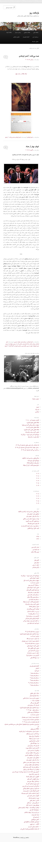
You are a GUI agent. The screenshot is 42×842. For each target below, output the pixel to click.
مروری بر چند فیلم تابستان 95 (32, 643)
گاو (12, 346)
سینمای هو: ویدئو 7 (34, 685)
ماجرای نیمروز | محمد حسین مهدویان (30, 641)
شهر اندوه (37, 671)
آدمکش (37, 668)
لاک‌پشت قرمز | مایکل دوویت (32, 748)
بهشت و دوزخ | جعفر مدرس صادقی (31, 519)
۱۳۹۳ (37, 539)
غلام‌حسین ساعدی (22, 346)
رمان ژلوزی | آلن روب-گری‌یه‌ (32, 521)
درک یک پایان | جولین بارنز (32, 516)
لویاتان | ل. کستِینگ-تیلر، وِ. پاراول (31, 769)
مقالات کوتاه (9, 32)
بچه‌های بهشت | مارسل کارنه (32, 805)
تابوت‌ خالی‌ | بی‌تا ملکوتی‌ (33, 528)
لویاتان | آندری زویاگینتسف (33, 609)
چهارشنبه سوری (9, 344)
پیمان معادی (32, 344)
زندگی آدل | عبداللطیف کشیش (32, 755)
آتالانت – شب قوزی (34, 824)
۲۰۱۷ (37, 478)
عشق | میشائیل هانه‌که (34, 606)
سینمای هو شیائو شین (34, 599)
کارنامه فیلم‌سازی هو (34, 666)
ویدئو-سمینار (18, 32)
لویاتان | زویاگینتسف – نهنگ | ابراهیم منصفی (28, 807)
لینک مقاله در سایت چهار (21, 74)
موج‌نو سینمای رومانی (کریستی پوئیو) (30, 425)
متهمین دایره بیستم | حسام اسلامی (31, 698)
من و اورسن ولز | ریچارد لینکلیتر (31, 812)
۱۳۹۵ (37, 536)
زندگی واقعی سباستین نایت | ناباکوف (30, 458)
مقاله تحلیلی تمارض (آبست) (32, 427)
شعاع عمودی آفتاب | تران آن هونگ (31, 465)
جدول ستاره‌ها (35, 41)
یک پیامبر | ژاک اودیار (34, 774)
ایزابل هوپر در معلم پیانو (33, 437)
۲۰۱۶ (37, 480)
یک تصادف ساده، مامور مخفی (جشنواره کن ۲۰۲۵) (27, 445)
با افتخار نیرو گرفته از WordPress (21, 837)
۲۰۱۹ (37, 473)
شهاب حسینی (17, 342)
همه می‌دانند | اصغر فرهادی (29, 56)
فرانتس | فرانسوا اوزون (34, 741)
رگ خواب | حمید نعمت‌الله (33, 638)
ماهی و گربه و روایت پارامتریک (32, 432)
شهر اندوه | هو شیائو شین (33, 623)
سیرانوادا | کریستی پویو (33, 585)
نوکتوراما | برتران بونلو (34, 736)
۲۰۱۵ (37, 483)
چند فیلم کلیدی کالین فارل (32, 590)
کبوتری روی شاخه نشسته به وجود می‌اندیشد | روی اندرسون (25, 772)
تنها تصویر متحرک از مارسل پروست (31, 719)
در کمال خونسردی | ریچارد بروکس (31, 621)
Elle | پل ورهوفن (34, 729)
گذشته (10, 346)
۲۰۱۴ (37, 485)
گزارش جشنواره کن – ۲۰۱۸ (32, 420)
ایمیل (37, 407)
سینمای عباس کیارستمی (33, 595)
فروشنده (16, 346)
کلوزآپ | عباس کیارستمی (33, 795)
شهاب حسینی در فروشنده (33, 653)
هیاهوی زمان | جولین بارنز (33, 514)
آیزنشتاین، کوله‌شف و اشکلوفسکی (31, 822)
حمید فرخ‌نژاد (36, 346)
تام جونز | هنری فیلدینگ (33, 523)
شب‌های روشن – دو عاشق (33, 803)
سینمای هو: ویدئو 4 (34, 680)
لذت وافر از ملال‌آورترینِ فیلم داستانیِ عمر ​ (29, 829)
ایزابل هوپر (36, 562)
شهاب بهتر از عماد (32, 146)
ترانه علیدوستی (26, 344)
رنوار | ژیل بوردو (35, 815)
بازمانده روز (34, 13)
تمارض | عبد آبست (34, 583)
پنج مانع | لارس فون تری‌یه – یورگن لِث (30, 434)
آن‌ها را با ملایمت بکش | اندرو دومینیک (30, 793)
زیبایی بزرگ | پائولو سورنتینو (32, 753)
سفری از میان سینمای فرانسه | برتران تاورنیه (29, 731)
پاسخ (6, 137)
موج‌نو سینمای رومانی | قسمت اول (31, 580)
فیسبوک (37, 409)
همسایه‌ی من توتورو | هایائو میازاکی (31, 788)
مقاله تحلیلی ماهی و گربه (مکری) (31, 429)
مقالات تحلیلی (27, 32)
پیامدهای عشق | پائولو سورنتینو (32, 765)
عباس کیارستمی (35, 547)
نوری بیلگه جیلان (35, 552)
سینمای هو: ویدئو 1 (34, 673)
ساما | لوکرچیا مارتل (34, 695)
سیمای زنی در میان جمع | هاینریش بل (30, 526)
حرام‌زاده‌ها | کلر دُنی (34, 810)
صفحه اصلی (35, 32)
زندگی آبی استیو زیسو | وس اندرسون (30, 786)
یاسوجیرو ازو (36, 817)
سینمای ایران (35, 37)
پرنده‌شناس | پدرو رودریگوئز (32, 734)
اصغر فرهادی (30, 137)
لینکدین (37, 412)
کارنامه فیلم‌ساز (26, 37)
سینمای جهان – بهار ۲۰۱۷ (32, 710)
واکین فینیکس (35, 567)
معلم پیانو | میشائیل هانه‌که (33, 463)
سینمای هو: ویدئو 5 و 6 (33, 682)
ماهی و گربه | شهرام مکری (33, 587)
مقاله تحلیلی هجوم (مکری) (33, 422)
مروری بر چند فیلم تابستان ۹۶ (32, 631)
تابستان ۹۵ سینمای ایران (33, 745)
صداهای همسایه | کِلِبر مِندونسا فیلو (31, 767)
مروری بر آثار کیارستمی (33, 650)
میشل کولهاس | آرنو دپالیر (33, 779)
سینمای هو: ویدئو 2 (34, 675)
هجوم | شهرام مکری (34, 578)
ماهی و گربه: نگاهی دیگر (33, 648)
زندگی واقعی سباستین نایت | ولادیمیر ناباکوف (28, 511)
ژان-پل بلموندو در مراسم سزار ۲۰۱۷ (30, 722)
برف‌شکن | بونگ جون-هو (33, 781)
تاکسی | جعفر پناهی (34, 800)
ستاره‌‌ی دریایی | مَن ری (33, 826)
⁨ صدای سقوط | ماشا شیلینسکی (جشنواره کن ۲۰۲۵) (27, 447)
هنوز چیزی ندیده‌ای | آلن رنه (32, 784)
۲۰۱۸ (37, 476)
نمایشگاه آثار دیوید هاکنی (33, 712)
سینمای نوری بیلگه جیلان (33, 597)
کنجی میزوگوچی (35, 819)
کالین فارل (36, 560)
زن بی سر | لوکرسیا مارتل (33, 611)
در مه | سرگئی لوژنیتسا (33, 614)
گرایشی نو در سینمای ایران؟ (32, 616)
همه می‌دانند (12, 137)
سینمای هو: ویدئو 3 (34, 678)
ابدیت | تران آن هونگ (34, 738)
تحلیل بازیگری (16, 37)
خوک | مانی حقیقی (34, 693)
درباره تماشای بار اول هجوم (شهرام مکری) (29, 634)
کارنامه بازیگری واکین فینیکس (32, 618)
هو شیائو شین (36, 549)
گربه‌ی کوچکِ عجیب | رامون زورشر (31, 791)
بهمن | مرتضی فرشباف (34, 798)
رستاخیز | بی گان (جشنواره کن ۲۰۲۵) (30, 450)
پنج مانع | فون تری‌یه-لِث (33, 460)
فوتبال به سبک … (34, 700)
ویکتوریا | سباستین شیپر (33, 750)
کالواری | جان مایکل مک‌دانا (32, 776)
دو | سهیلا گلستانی (34, 657)
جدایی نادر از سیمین (17, 344)
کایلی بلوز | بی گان (34, 703)
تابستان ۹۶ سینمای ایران (33, 705)
